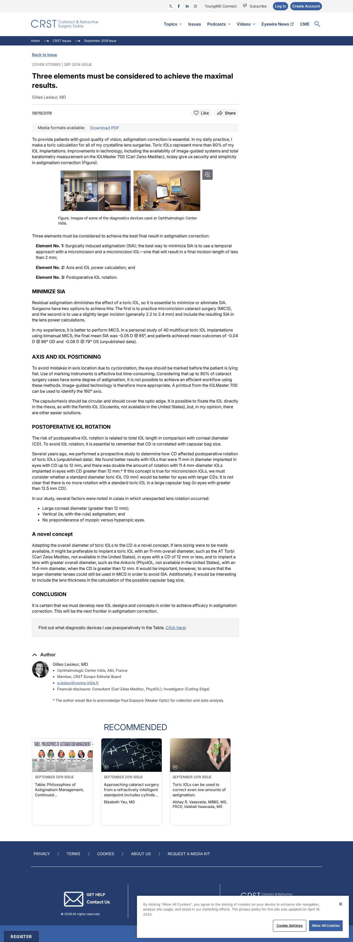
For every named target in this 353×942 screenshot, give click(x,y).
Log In (280, 6)
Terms (73, 853)
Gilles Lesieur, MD (70, 664)
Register (21, 936)
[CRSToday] (64, 24)
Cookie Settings (290, 925)
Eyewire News (275, 24)
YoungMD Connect (221, 6)
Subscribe (258, 6)
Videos (244, 24)
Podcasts (216, 24)
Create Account (306, 6)
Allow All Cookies (326, 925)
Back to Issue (44, 54)
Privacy (42, 853)
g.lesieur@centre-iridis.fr (78, 683)
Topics (170, 24)
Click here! (176, 627)
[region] (243, 917)
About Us (141, 853)
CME (305, 24)
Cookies (105, 853)
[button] (44, 654)
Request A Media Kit (189, 853)
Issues (194, 24)
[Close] (340, 904)
